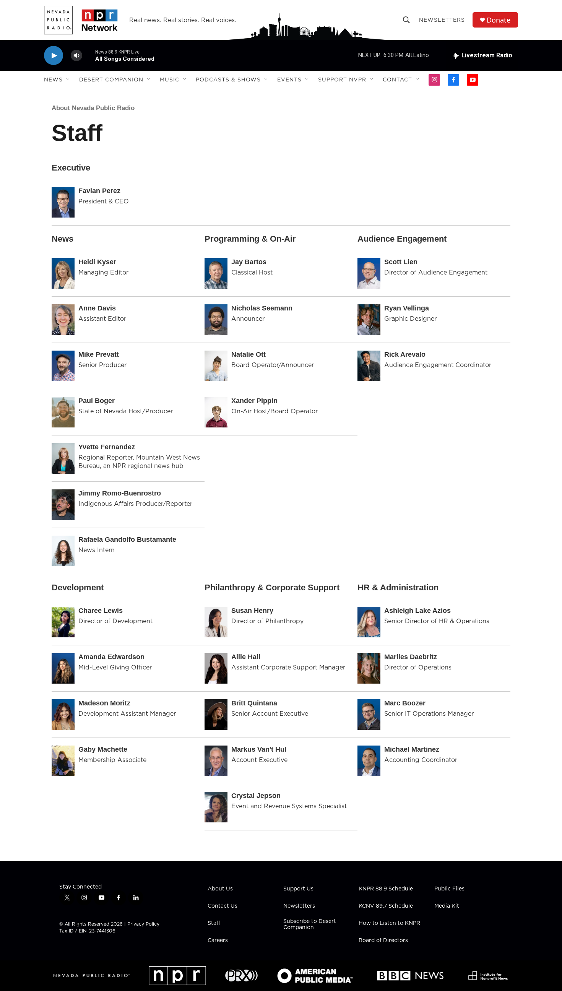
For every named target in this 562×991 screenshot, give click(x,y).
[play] (53, 55)
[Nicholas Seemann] (216, 319)
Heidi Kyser (97, 262)
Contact (397, 79)
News (53, 79)
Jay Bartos (248, 262)
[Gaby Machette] (63, 761)
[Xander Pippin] (216, 412)
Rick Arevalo (405, 354)
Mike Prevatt (98, 354)
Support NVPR (342, 79)
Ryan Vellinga (406, 308)
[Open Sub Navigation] (68, 79)
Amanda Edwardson (111, 657)
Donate (498, 20)
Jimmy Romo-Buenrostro (119, 493)
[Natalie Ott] (216, 366)
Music (169, 79)
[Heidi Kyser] (63, 273)
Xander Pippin (254, 401)
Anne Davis (97, 308)
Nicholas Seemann (261, 308)
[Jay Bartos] (216, 273)
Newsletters (442, 20)
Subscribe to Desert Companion (309, 924)
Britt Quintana (254, 703)
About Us (220, 889)
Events (289, 79)
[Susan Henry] (216, 622)
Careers (218, 940)
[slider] (89, 55)
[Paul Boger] (63, 412)
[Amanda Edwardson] (63, 668)
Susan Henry (252, 610)
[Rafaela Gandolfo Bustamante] (63, 551)
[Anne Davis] (63, 319)
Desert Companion (111, 79)
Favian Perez (99, 191)
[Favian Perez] (63, 202)
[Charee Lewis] (63, 622)
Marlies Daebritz (410, 657)
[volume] (76, 55)
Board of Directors (383, 940)
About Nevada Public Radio (93, 108)
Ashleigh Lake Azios (417, 610)
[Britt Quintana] (216, 714)
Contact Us (222, 906)
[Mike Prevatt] (63, 366)
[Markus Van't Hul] (216, 761)
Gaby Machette (102, 749)
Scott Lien (400, 262)
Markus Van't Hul (258, 749)
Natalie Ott (248, 354)
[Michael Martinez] (368, 761)
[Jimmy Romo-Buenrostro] (63, 504)
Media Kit (446, 906)
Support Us (298, 889)
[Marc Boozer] (368, 714)
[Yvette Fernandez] (63, 458)
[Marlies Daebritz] (368, 668)
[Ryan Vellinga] (368, 319)
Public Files (449, 889)
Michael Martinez (411, 749)
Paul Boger (96, 401)
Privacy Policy (143, 924)
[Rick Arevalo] (368, 366)
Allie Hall (245, 657)
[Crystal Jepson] (216, 807)
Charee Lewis (100, 610)
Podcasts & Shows (228, 79)
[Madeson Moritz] (63, 714)
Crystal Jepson (256, 795)
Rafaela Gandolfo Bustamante (127, 539)
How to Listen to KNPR (389, 923)
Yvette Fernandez (106, 447)
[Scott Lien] (368, 273)
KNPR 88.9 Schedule (386, 889)
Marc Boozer (405, 703)
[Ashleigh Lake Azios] (368, 622)
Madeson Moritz (104, 703)
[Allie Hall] (216, 668)
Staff (214, 923)
